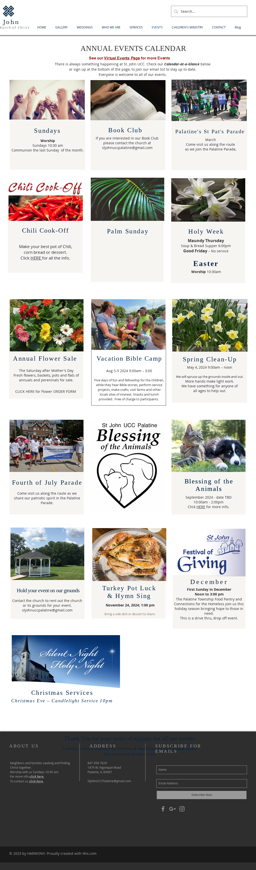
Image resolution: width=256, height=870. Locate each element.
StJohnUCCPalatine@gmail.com (109, 781)
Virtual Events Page (122, 58)
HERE (36, 258)
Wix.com (89, 853)
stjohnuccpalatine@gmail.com (127, 147)
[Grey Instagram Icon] (182, 808)
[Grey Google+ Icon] (172, 808)
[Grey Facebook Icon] (163, 808)
